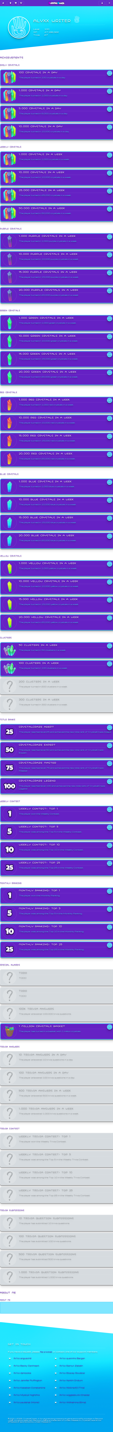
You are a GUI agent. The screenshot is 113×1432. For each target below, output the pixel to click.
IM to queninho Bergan (72, 1358)
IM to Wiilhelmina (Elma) (73, 1402)
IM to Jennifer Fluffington (28, 1380)
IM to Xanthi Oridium (71, 1380)
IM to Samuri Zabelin (71, 1365)
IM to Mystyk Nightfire (27, 1394)
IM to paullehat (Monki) (26, 1402)
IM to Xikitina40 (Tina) (72, 1387)
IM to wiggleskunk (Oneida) (74, 1394)
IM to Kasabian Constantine (29, 1387)
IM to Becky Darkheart (26, 1365)
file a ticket (46, 1351)
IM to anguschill (22, 1358)
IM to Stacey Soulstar (72, 1372)
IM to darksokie (22, 1372)
